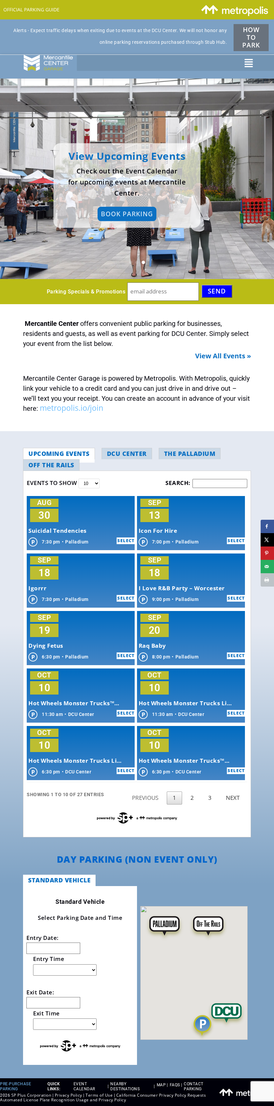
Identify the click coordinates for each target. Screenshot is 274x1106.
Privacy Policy (68, 1095)
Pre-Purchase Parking (15, 1086)
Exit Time (46, 1013)
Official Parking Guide (31, 9)
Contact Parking (193, 1086)
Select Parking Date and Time (80, 917)
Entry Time (48, 959)
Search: (177, 483)
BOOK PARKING (127, 214)
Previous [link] (145, 798)
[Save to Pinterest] (267, 553)
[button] (248, 63)
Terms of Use (99, 1095)
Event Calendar (84, 1086)
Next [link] (233, 798)
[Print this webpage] (267, 580)
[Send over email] (267, 566)
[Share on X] (267, 539)
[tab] (59, 453)
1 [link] (174, 798)
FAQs (175, 1085)
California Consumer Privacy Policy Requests (161, 1095)
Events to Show (53, 483)
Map (161, 1085)
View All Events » (223, 355)
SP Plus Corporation (31, 1095)
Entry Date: (42, 938)
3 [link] (210, 798)
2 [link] (192, 798)
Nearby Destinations (125, 1086)
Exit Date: (40, 992)
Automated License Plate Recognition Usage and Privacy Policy (63, 1100)
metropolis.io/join (71, 407)
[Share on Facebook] (267, 526)
